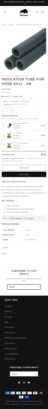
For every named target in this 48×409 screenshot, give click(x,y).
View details (16, 127)
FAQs (6, 322)
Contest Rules (10, 359)
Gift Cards (8, 317)
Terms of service (38, 404)
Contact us (7, 104)
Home (4, 25)
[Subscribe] (38, 287)
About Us (8, 311)
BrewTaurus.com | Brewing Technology (23, 401)
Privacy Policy (10, 343)
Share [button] (6, 248)
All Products (9, 327)
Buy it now (24, 174)
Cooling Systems (16, 218)
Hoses (11, 25)
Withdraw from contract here (16, 338)
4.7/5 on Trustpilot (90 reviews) (13, 158)
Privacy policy (26, 404)
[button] (4, 12)
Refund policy (10, 333)
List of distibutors (11, 354)
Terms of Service (11, 348)
